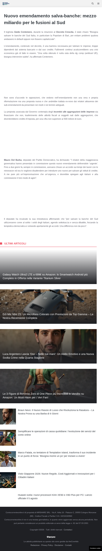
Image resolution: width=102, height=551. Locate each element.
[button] (92, 3)
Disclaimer (59, 545)
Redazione (35, 545)
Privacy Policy (47, 545)
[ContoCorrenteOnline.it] (5, 3)
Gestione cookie (95, 548)
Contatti (68, 545)
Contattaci (68, 530)
